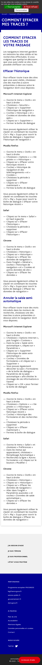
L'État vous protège (17, 562)
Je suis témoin (14, 551)
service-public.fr (14, 595)
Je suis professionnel (18, 556)
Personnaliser (21, 10)
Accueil (4, 14)
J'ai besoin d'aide (16, 545)
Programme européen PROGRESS (21, 587)
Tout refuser (32, 7)
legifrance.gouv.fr (15, 591)
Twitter (11, 646)
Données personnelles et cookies (20, 628)
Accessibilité (13, 621)
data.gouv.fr (13, 603)
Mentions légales (14, 624)
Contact (11, 632)
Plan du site (12, 617)
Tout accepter (13, 7)
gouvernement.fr (14, 599)
